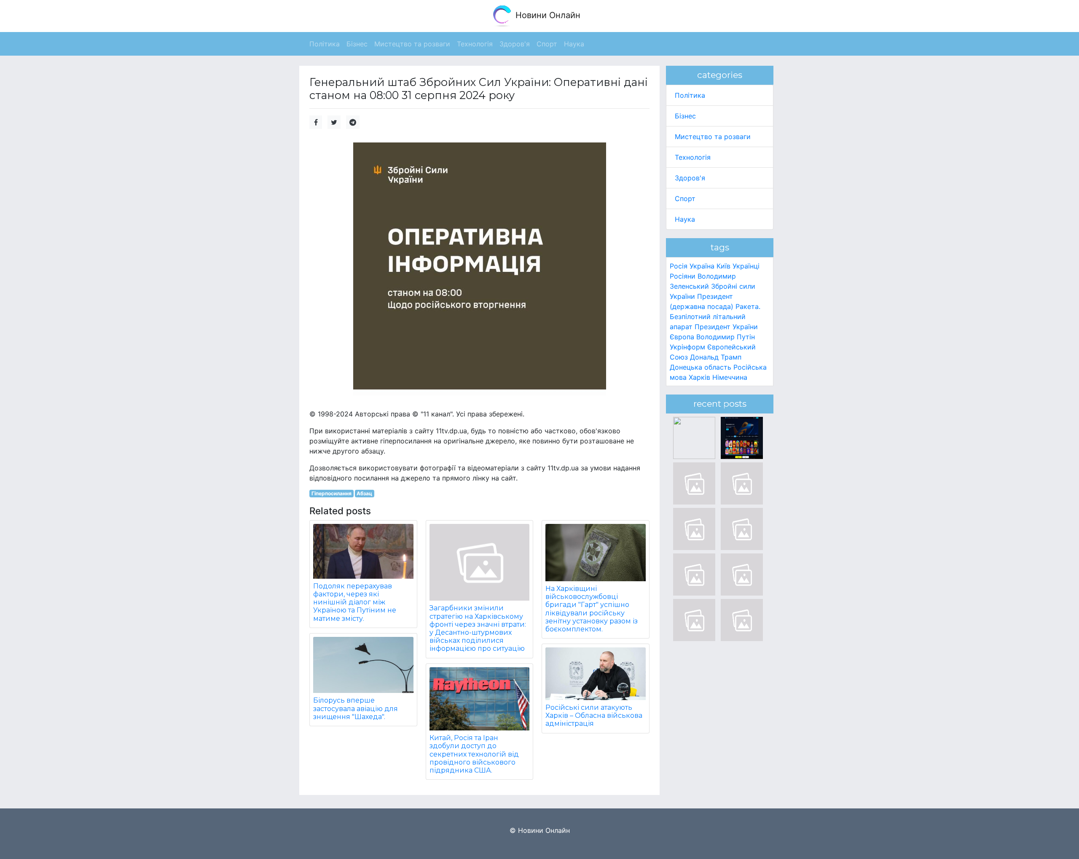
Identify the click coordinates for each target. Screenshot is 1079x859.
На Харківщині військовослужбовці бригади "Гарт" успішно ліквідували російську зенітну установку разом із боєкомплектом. (591, 609)
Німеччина (729, 377)
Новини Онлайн (546, 15)
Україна (702, 266)
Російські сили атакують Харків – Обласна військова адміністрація (593, 715)
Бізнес (685, 116)
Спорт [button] (547, 44)
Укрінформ (687, 347)
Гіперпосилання (331, 493)
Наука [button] (574, 44)
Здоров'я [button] (514, 44)
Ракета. (747, 306)
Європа (682, 337)
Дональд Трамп (715, 357)
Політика (690, 95)
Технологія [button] (475, 44)
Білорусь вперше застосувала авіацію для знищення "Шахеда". (355, 708)
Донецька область (700, 367)
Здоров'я (690, 178)
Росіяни (682, 276)
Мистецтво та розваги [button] (412, 44)
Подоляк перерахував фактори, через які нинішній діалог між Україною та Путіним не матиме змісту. (354, 602)
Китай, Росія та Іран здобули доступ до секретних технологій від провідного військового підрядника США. (474, 754)
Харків (699, 377)
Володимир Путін (725, 337)
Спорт (685, 198)
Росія (678, 266)
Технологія (693, 157)
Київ (723, 266)
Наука (685, 219)
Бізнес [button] (357, 44)
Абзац (364, 493)
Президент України (726, 326)
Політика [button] (324, 44)
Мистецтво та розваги (713, 136)
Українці (746, 266)
